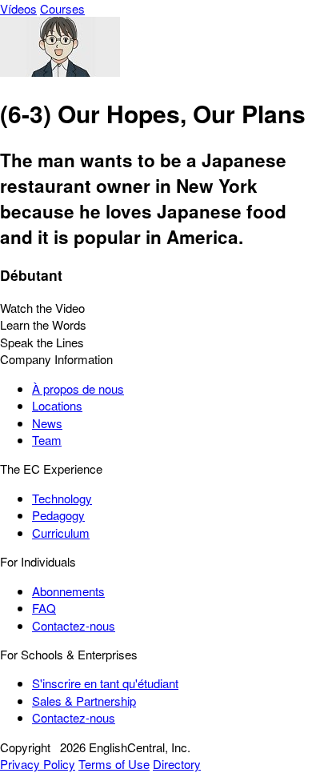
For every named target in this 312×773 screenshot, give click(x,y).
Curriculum (61, 532)
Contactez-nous (73, 625)
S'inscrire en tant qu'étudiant (105, 683)
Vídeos (18, 8)
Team (47, 439)
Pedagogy (58, 515)
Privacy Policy (37, 763)
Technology (62, 498)
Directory (177, 763)
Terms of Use (114, 763)
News (47, 423)
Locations (57, 405)
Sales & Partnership (84, 700)
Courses (62, 8)
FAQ (44, 607)
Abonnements (68, 591)
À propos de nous (78, 388)
